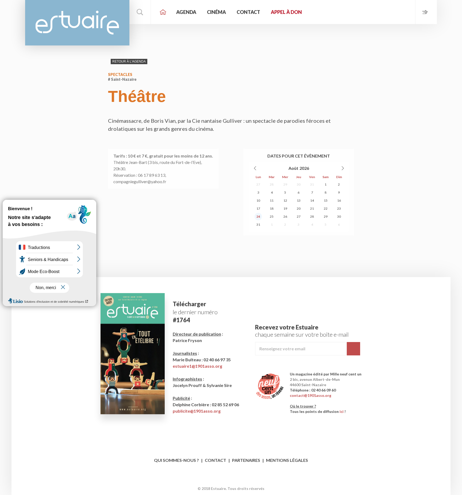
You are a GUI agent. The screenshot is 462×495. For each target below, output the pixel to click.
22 (326, 208)
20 (299, 208)
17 (258, 208)
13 (299, 200)
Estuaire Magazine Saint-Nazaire (77, 22)
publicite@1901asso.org (197, 410)
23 (339, 208)
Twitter (236, 480)
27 (258, 184)
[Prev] (255, 168)
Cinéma (216, 12)
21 (312, 208)
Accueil (162, 12)
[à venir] (426, 12)
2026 (304, 168)
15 (326, 200)
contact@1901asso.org (310, 395)
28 (272, 184)
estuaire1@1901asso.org (197, 366)
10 (258, 200)
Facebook (226, 480)
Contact (248, 12)
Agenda (186, 12)
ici (342, 411)
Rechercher (140, 12)
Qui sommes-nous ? (176, 460)
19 (285, 208)
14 (312, 200)
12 (285, 200)
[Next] (342, 168)
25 (272, 216)
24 (258, 216)
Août (293, 168)
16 (339, 200)
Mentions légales (287, 460)
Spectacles (120, 74)
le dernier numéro (195, 312)
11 (272, 200)
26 (285, 216)
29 (285, 184)
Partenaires (246, 460)
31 (312, 184)
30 (299, 184)
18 (272, 208)
